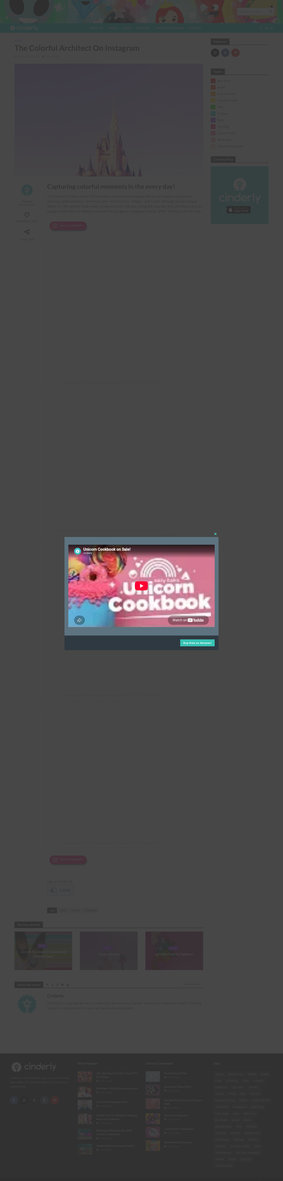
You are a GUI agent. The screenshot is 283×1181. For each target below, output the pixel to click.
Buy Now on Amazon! (197, 643)
